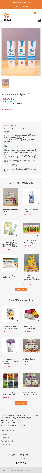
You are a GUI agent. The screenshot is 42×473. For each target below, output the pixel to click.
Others (9, 102)
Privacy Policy (6, 444)
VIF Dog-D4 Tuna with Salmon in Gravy (29, 359)
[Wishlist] (22, 104)
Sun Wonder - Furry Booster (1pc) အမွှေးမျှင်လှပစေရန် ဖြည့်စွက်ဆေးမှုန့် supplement (9, 243)
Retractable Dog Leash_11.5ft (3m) (8, 393)
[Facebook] (18, 463)
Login (16, 7)
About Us (4, 434)
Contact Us (5, 438)
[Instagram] (21, 463)
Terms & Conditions (8, 441)
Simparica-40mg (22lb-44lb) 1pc (8, 276)
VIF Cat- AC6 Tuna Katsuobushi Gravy (9, 327)
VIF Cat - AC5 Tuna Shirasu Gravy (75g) (30, 393)
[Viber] (24, 463)
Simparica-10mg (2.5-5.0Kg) (10, 210)
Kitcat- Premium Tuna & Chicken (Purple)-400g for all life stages (10, 360)
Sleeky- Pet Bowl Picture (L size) (29, 327)
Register (25, 7)
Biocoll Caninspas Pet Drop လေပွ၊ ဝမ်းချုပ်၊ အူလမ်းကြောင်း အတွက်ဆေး (31, 278)
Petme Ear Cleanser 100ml (30, 210)
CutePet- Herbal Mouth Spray (29, 242)
